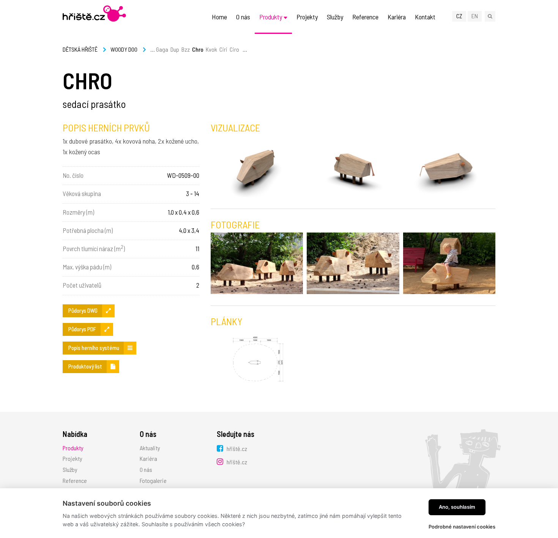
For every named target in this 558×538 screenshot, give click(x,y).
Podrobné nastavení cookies (462, 527)
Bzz (185, 49)
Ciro (234, 49)
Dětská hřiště (80, 49)
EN (474, 15)
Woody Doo (123, 49)
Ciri (223, 49)
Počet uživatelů (82, 285)
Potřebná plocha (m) (88, 230)
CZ (459, 15)
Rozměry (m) (78, 212)
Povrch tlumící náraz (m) (94, 248)
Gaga (162, 49)
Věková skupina (82, 193)
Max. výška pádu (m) (87, 267)
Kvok (211, 49)
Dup (174, 49)
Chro (197, 49)
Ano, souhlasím (457, 507)
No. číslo (73, 175)
